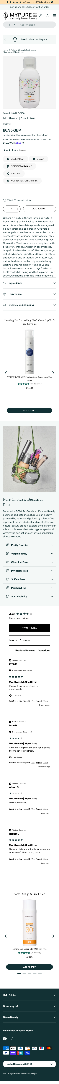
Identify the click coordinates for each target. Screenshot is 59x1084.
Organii (6, 113)
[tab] (25, 651)
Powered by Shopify (29, 1073)
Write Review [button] (29, 627)
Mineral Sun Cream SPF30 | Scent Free (29, 949)
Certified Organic (21, 166)
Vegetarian (17, 159)
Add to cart (39, 208)
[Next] (53, 373)
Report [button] (39, 701)
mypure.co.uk (15, 1073)
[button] (29, 150)
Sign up (13, 7)
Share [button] (45, 701)
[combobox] (29, 24)
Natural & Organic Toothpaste (23, 50)
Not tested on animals (24, 180)
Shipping (20, 135)
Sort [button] (12, 640)
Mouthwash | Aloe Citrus (13, 52)
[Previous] (6, 373)
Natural (16, 173)
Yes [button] (32, 701)
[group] (29, 614)
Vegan (40, 159)
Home (5, 50)
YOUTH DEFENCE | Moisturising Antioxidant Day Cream (29, 378)
